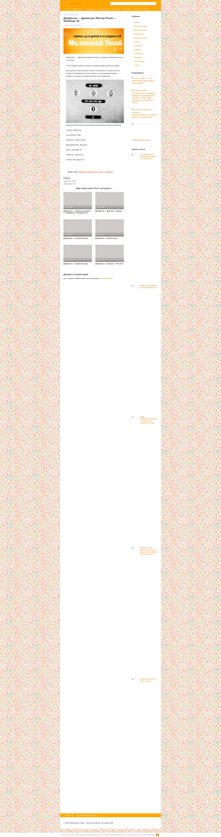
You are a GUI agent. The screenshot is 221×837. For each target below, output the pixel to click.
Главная (66, 14)
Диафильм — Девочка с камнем (108, 211)
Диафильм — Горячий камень (75, 238)
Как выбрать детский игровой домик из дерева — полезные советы (148, 156)
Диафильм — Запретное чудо (75, 264)
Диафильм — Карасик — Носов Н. (109, 264)
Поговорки (116, 9)
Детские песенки (140, 30)
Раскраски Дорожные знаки (141, 140)
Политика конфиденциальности (86, 815)
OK (157, 834)
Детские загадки (78, 9)
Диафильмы (91, 9)
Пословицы (126, 9)
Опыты (136, 42)
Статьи (146, 9)
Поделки (137, 50)
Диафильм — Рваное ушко (106, 238)
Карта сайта (69, 815)
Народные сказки (103, 9)
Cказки (67, 9)
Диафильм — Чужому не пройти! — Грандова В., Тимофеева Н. (76, 212)
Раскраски (137, 9)
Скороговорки (139, 61)
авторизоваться (106, 278)
